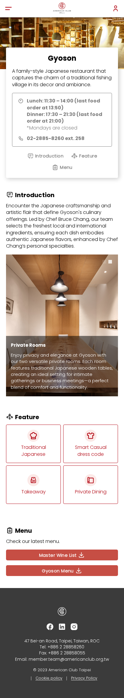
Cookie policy (49, 678)
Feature (88, 156)
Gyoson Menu (58, 571)
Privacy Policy (84, 678)
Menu (66, 167)
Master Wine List (58, 555)
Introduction (49, 156)
